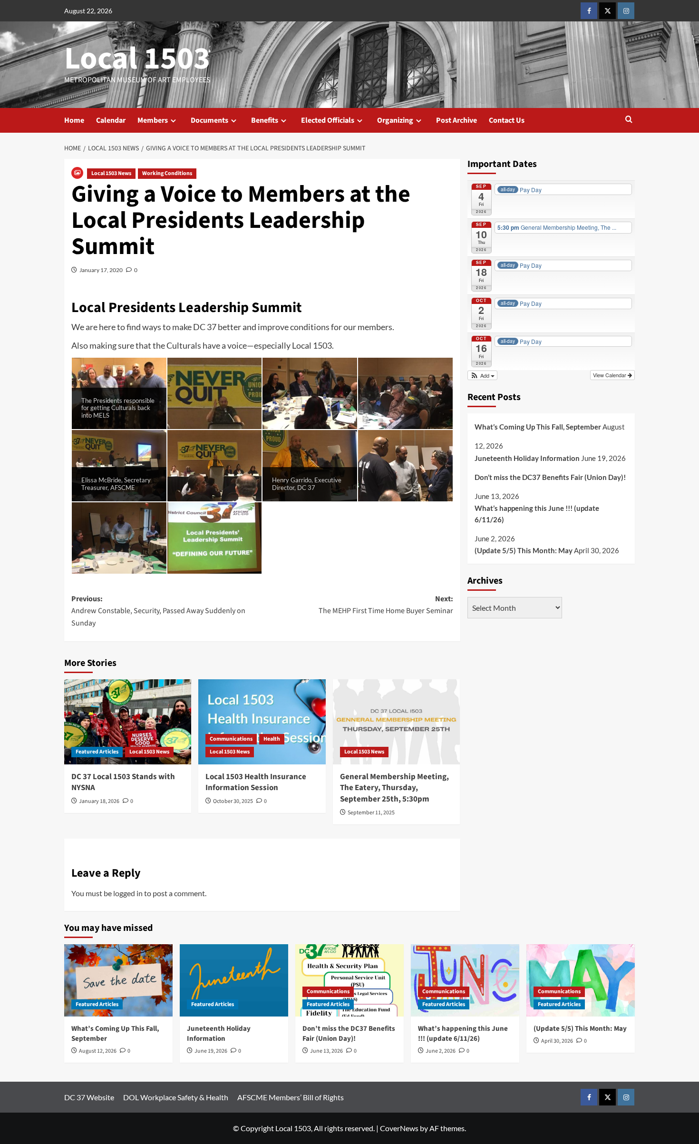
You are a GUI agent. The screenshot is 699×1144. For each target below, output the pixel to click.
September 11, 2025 (371, 813)
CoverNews (399, 1128)
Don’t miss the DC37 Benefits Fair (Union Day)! (550, 477)
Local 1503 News (111, 173)
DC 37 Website (89, 1097)
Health (271, 739)
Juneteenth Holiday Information (527, 458)
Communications (231, 739)
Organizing (395, 120)
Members (152, 120)
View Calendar (610, 375)
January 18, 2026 (99, 801)
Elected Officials (327, 120)
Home (74, 120)
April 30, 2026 (557, 1041)
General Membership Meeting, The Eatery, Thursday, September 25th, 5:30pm (394, 788)
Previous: (158, 611)
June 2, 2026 (441, 1051)
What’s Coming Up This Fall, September (538, 426)
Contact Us (506, 120)
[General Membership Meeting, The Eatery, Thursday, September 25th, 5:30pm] (396, 721)
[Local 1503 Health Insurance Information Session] (261, 721)
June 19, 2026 (210, 1051)
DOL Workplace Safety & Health (175, 1097)
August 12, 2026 (97, 1051)
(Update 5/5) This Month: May (524, 550)
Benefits (264, 120)
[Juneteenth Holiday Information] (234, 980)
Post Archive (456, 120)
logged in (128, 893)
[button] (629, 120)
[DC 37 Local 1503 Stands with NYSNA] (127, 721)
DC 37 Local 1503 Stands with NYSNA (123, 782)
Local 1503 (137, 58)
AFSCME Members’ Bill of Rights (290, 1097)
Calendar (111, 120)
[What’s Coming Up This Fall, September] (118, 980)
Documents (209, 120)
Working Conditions (167, 173)
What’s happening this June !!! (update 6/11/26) (537, 514)
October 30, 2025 (233, 801)
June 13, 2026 (326, 1051)
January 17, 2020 (101, 270)
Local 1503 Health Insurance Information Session (255, 782)
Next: (386, 605)
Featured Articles (97, 752)
